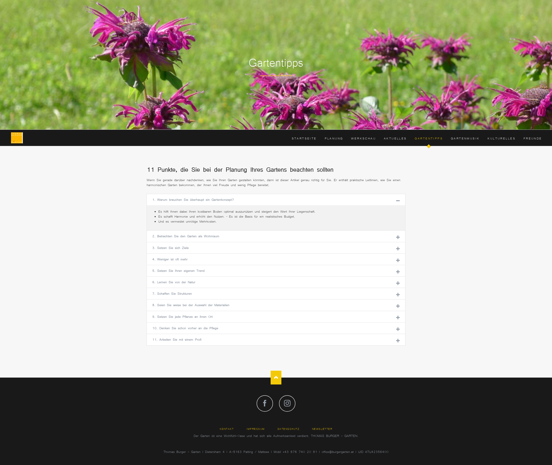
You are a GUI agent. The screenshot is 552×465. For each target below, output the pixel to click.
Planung (334, 138)
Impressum (255, 428)
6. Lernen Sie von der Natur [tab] (173, 282)
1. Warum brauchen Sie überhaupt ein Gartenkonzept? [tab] (193, 199)
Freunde (533, 138)
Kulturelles (502, 138)
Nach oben (276, 377)
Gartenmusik (465, 138)
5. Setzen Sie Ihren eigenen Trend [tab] (178, 270)
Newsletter (322, 428)
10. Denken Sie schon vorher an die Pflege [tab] (185, 328)
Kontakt (227, 428)
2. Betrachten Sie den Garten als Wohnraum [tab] (185, 236)
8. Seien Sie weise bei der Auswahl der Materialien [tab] (190, 305)
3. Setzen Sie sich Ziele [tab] (170, 247)
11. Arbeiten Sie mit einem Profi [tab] (176, 339)
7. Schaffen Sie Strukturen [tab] (172, 293)
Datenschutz (289, 428)
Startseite (304, 138)
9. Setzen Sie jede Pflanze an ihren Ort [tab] (182, 316)
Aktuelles (395, 138)
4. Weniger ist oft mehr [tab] (170, 259)
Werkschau (363, 138)
